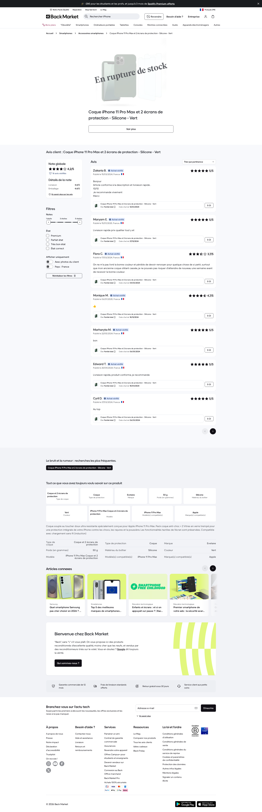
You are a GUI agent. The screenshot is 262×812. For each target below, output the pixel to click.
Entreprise (194, 16)
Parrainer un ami (112, 733)
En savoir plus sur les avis (62, 194)
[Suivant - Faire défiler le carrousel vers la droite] (213, 568)
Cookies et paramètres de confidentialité (173, 758)
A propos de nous (54, 733)
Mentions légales (171, 772)
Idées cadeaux (140, 746)
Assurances (110, 746)
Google (121, 649)
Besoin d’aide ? (174, 16)
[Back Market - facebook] (61, 763)
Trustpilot (50, 754)
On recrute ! (51, 758)
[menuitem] (82, 25)
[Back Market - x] (48, 770)
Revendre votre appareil (115, 750)
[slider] (48, 222)
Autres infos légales (172, 768)
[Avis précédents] (205, 431)
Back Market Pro (112, 778)
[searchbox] (113, 16)
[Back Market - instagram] (48, 763)
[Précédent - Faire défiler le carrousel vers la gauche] (205, 568)
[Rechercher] (86, 16)
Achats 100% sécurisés (115, 782)
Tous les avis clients (142, 742)
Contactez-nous (83, 733)
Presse (49, 738)
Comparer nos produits (144, 738)
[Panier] (213, 17)
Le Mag (136, 733)
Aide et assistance (84, 738)
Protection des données (174, 764)
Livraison (79, 742)
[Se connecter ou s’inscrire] (206, 17)
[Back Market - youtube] (55, 763)
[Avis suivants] (213, 431)
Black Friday (139, 750)
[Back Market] (62, 16)
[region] (131, 595)
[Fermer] (258, 3)
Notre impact (52, 742)
